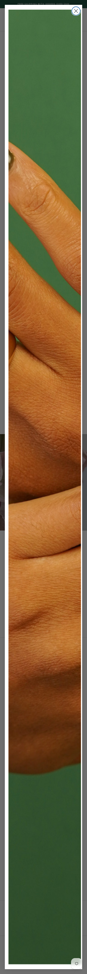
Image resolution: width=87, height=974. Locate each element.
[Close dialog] (76, 11)
